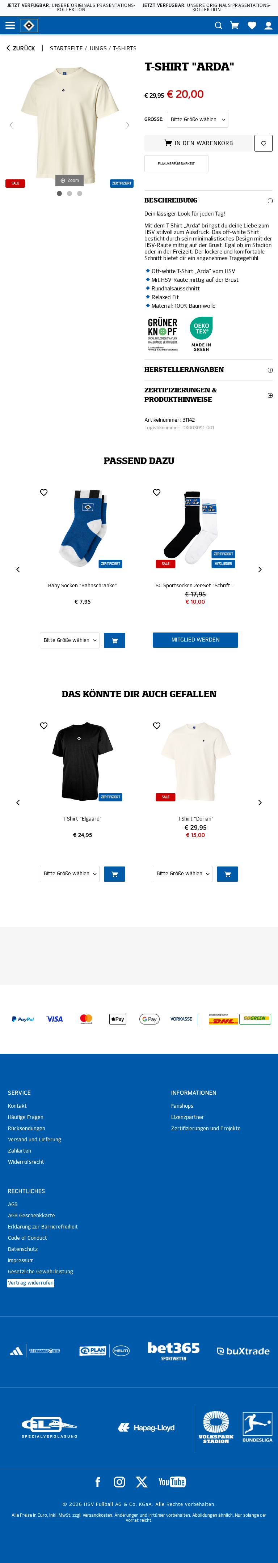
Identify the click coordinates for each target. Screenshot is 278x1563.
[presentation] (19, 569)
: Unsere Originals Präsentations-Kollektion (71, 8)
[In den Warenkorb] (227, 640)
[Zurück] (11, 125)
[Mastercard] (86, 1019)
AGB (13, 1204)
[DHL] (224, 1019)
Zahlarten (19, 1151)
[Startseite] (29, 25)
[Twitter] (141, 1482)
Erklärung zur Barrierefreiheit (43, 1227)
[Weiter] (128, 125)
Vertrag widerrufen (31, 1283)
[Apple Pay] (118, 1019)
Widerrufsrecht (26, 1162)
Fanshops (182, 1106)
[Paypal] (23, 1019)
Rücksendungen (26, 1128)
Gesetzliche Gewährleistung (40, 1271)
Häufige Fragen (25, 1117)
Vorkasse (181, 1019)
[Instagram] (119, 1482)
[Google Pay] (149, 1019)
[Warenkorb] (234, 25)
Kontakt (17, 1106)
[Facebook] (98, 1482)
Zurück (23, 48)
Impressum (21, 1260)
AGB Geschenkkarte (31, 1215)
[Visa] (55, 1019)
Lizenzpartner (187, 1117)
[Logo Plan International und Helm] (23, 1354)
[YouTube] (172, 1482)
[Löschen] (44, 492)
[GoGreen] (255, 1019)
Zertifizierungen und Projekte (206, 1128)
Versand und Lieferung (34, 1139)
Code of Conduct (27, 1238)
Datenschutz (23, 1249)
